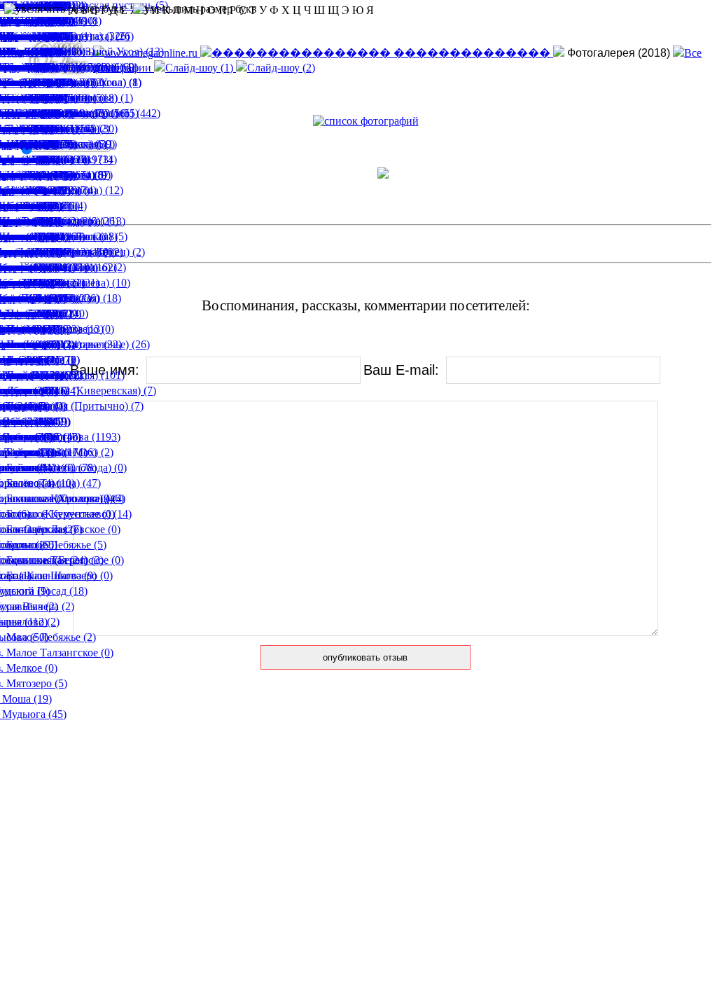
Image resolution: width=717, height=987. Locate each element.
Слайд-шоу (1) (200, 68)
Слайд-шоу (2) (281, 68)
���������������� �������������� (382, 53)
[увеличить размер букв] (64, 9)
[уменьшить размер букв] (195, 9)
